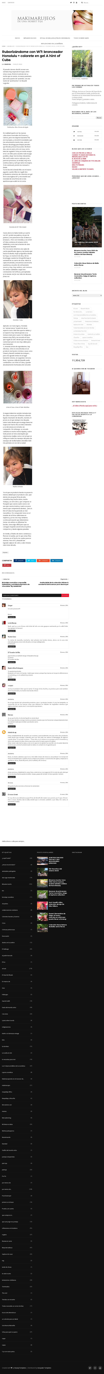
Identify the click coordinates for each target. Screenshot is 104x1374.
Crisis (3, 923)
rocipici (10, 685)
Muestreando (6, 1137)
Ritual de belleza (7, 1248)
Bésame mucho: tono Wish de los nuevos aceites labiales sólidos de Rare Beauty (58, 882)
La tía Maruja (12, 623)
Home (3, 46)
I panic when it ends (79, 344)
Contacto (11, 2)
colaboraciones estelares (81, 340)
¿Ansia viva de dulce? (8, 865)
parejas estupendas (8, 1157)
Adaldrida (11, 732)
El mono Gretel (13, 794)
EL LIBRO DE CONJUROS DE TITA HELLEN (86, 161)
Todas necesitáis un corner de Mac (84, 328)
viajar (3, 1338)
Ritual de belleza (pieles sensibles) (55, 38)
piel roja (4, 1163)
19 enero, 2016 (64, 782)
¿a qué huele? (78, 321)
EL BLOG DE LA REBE (79, 159)
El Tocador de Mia (14, 652)
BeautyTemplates (20, 1368)
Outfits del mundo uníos (9, 1150)
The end (4, 1293)
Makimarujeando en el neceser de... (13, 1079)
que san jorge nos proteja (10, 1222)
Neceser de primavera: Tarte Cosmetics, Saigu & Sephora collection (58, 893)
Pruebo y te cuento (8, 1209)
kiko (3, 1040)
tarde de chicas (6, 1267)
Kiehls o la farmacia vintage (10, 1033)
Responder (12, 617)
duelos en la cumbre (94, 334)
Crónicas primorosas (8, 930)
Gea (87, 347)
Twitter (88, 131)
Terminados (5, 1287)
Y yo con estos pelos (8, 1351)
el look (76, 308)
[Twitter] (71, 2)
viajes (4, 1345)
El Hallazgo (5, 949)
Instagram (88, 135)
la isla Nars (89, 312)
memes (4, 1111)
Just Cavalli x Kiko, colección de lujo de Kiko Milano (56, 904)
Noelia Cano (12, 637)
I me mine (89, 324)
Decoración (5, 936)
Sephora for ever (78, 324)
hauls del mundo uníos (9, 1007)
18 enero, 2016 (64, 605)
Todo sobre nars (81, 38)
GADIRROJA (76, 163)
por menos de (6, 1183)
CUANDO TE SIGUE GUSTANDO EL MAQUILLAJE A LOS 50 (83, 156)
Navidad (4, 1144)
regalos (4, 1235)
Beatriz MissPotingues (15, 668)
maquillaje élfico (78, 347)
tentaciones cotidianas (91, 321)
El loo (3, 962)
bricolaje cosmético (8, 897)
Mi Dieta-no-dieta (7, 1124)
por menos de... (78, 312)
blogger (65, 595)
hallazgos (5, 994)
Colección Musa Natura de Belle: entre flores (58, 926)
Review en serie (95, 340)
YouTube (88, 140)
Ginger (10, 605)
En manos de (6, 981)
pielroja (76, 318)
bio (3, 891)
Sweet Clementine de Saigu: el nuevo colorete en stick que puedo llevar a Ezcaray (57, 916)
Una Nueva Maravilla (8, 1325)
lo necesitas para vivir (80, 331)
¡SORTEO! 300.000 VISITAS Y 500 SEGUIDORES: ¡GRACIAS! (56, 860)
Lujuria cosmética (87, 337)
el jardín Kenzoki (92, 344)
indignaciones (6, 1027)
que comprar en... (7, 1215)
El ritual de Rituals (7, 975)
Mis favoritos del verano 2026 (55, 870)
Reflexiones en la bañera (52, 43)
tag (3, 1260)
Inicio (3, 2)
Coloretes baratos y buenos (10, 916)
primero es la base (79, 334)
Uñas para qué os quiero (88, 318)
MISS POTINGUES (78, 165)
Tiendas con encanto (8, 1299)
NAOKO (74, 167)
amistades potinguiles (9, 871)
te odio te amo (6, 1273)
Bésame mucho (30, 38)
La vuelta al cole (7, 1053)
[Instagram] (73, 2)
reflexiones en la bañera (9, 1228)
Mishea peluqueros (8, 1131)
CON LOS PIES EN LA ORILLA (82, 153)
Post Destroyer (6, 1196)
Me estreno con (7, 1105)
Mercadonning (6, 1118)
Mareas (10, 715)
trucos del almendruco (9, 1312)
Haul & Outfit (6, 1001)
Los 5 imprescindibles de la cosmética (85, 315)
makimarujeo (6, 1085)
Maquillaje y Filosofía (8, 1098)
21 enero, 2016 (64, 794)
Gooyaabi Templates (44, 1368)
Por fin (4, 1176)
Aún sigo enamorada (8, 878)
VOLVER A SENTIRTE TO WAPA (83, 169)
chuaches (76, 337)
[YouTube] (76, 2)
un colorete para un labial (10, 1319)
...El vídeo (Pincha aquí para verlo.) (84, 406)
